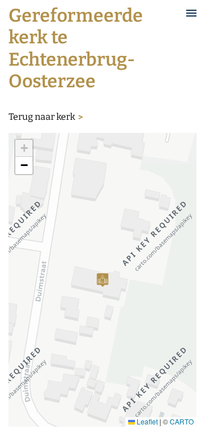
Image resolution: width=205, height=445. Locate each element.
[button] (102, 280)
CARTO (182, 421)
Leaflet (146, 421)
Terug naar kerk (42, 116)
